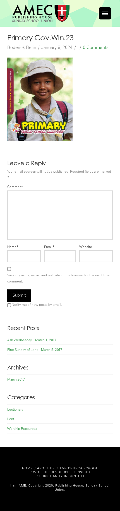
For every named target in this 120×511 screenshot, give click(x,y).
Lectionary (15, 409)
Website (85, 246)
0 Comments (96, 47)
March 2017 (16, 379)
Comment (15, 186)
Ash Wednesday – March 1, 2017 (31, 340)
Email (49, 246)
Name (13, 246)
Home (27, 468)
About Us (46, 468)
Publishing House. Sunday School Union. (81, 487)
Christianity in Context (62, 476)
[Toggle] (105, 13)
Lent (10, 418)
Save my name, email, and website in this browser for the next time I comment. (59, 278)
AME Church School (78, 468)
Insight (83, 472)
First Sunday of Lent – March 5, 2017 (34, 349)
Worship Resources (22, 428)
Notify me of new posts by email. (37, 304)
